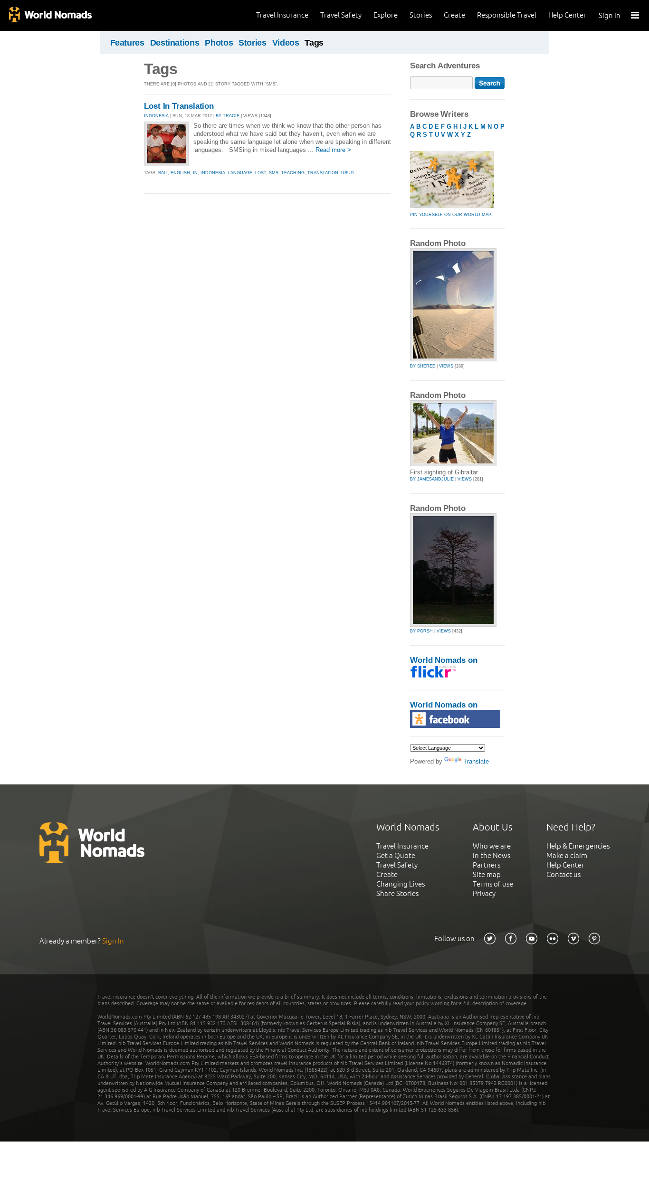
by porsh (421, 631)
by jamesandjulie (432, 479)
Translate (476, 761)
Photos (219, 42)
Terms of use (493, 884)
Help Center (567, 15)
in (195, 172)
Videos (285, 42)
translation (322, 172)
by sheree (422, 366)
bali (163, 172)
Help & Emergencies (578, 846)
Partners (486, 865)
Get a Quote (395, 855)
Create (454, 15)
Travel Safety (341, 15)
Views (446, 366)
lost (260, 172)
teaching (293, 172)
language (240, 172)
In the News (491, 855)
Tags (314, 42)
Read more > (333, 149)
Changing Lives (400, 884)
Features (127, 42)
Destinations (175, 42)
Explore (385, 15)
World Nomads (50, 15)
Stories (421, 15)
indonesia (212, 172)
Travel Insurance (282, 15)
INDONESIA (156, 115)
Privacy (484, 893)
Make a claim (566, 855)
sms (273, 172)
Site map (487, 874)
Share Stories (397, 893)
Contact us (563, 874)
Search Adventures (445, 65)
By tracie (227, 115)
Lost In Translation (179, 106)
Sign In (609, 15)
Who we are (492, 846)
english (180, 172)
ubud (347, 172)
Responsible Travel (506, 15)
